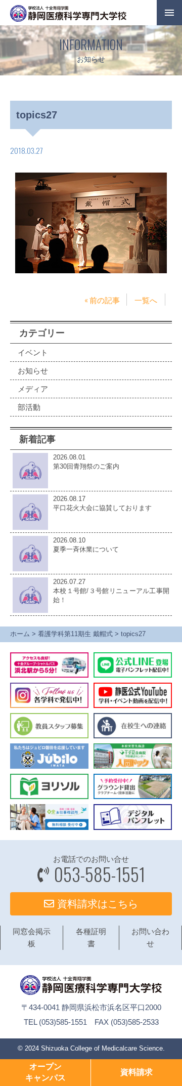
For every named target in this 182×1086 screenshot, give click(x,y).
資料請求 (136, 1072)
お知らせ (33, 370)
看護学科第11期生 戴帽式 (75, 634)
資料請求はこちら (96, 903)
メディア (33, 389)
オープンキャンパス (45, 1072)
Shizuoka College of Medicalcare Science (102, 1048)
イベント (33, 352)
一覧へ (145, 299)
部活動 (29, 407)
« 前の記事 (102, 299)
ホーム (20, 634)
